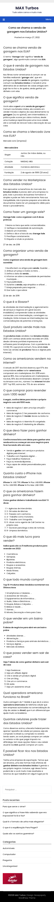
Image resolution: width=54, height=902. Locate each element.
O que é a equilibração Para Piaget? (20, 827)
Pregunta (7, 860)
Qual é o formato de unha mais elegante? (23, 821)
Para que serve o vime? (14, 806)
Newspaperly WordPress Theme (32, 896)
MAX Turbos (27, 8)
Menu (48, 19)
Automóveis (9, 848)
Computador (9, 854)
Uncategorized (10, 866)
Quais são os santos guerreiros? (18, 833)
